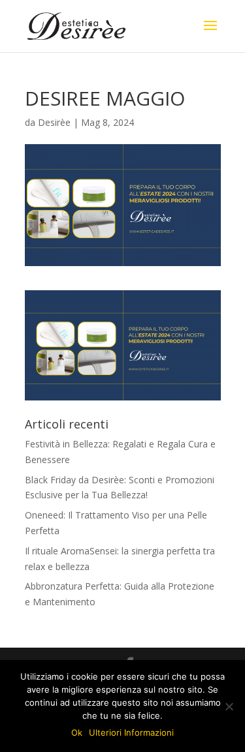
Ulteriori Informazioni (131, 732)
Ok (76, 732)
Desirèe (54, 122)
